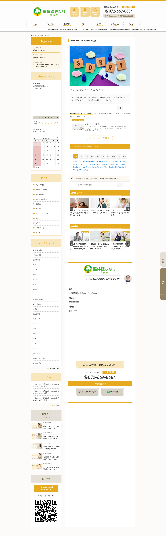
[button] (71, 209)
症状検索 (163, 259)
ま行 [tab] (108, 156)
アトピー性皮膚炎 (89, 164)
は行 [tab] (102, 156)
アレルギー (98, 164)
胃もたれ (88, 167)
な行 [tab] (97, 156)
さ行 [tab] (86, 156)
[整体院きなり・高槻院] (49, 11)
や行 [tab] (113, 156)
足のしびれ (85, 161)
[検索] (120, 108)
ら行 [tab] (119, 156)
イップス (83, 167)
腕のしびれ (101, 167)
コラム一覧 (56, 405)
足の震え (81, 164)
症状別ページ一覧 (54, 368)
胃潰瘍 (105, 164)
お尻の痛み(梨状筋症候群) (115, 167)
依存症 (78, 167)
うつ (74, 161)
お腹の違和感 (81, 170)
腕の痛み (94, 167)
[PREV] (35, 138)
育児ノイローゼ (116, 164)
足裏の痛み (121, 161)
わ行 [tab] (124, 156)
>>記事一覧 (46, 417)
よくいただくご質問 (92, 124)
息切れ (109, 164)
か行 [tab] (81, 156)
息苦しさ (78, 161)
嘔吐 (106, 167)
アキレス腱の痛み (112, 161)
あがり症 (104, 161)
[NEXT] (57, 138)
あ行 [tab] (75, 156)
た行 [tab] (91, 156)
